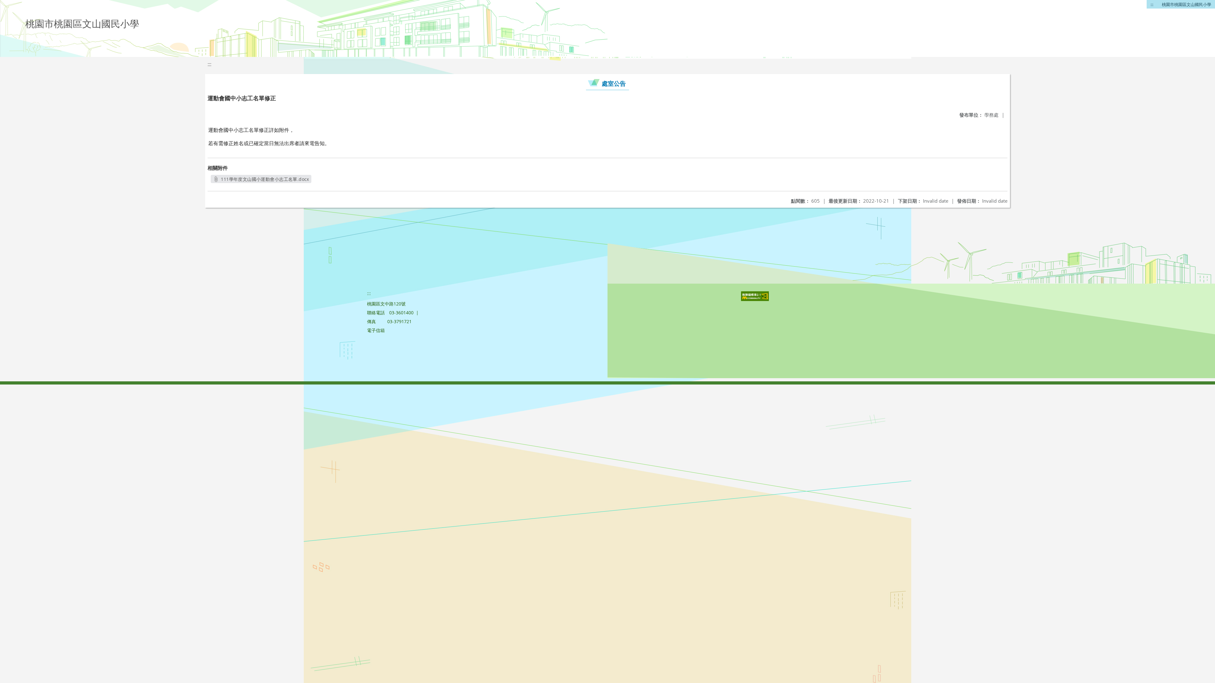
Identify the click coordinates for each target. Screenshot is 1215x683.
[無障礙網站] (755, 299)
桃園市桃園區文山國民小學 (1186, 4)
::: (1151, 4)
